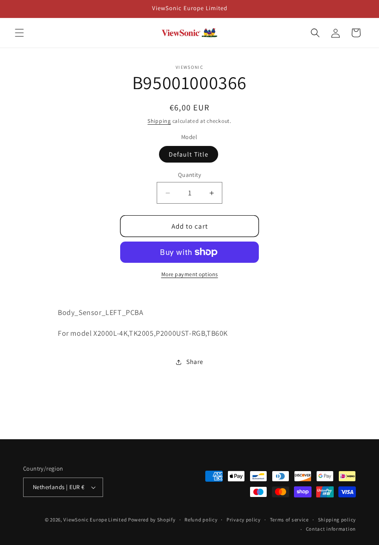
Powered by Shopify (152, 519)
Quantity (189, 175)
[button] (19, 33)
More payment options (189, 274)
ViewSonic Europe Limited (95, 519)
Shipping (159, 120)
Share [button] (194, 361)
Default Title (188, 154)
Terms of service (289, 519)
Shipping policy (337, 519)
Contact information (331, 529)
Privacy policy (243, 519)
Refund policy (200, 519)
